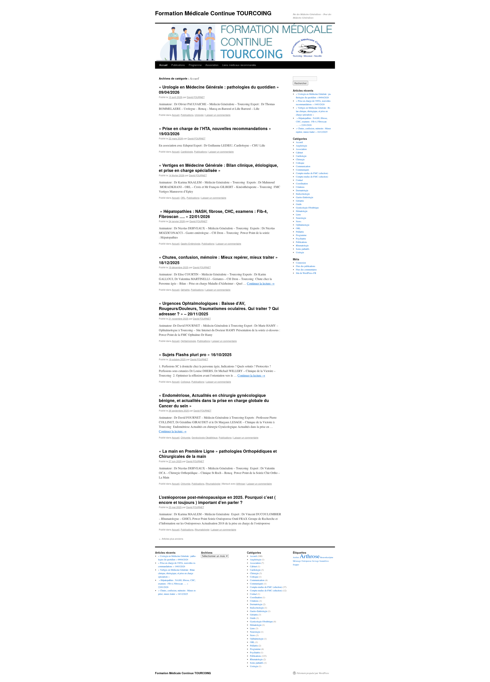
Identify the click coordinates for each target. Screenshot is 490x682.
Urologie (199, 114)
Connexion (301, 262)
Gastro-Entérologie (190, 243)
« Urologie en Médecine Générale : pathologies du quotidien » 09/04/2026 (219, 89)
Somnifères (324, 561)
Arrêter (296, 557)
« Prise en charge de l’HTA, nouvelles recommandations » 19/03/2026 (215, 130)
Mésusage (297, 561)
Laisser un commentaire (217, 114)
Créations (300, 186)
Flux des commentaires (306, 269)
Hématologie (301, 210)
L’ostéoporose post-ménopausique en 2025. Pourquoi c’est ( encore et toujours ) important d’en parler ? (217, 499)
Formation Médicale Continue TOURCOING (213, 13)
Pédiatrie (300, 231)
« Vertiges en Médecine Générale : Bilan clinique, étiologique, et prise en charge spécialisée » (218, 167)
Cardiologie (187, 151)
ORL (183, 197)
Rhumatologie (213, 483)
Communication (303, 166)
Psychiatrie (301, 238)
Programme (195, 65)
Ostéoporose (306, 561)
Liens (298, 214)
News (298, 221)
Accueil (163, 65)
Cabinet (299, 152)
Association (211, 65)
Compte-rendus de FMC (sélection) (312, 173)
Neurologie (301, 217)
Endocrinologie (303, 193)
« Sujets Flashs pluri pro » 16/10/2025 (195, 354)
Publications (178, 65)
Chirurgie (185, 437)
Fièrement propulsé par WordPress (313, 673)
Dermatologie (302, 190)
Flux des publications (305, 266)
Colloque (185, 381)
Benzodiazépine (326, 557)
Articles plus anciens (171, 538)
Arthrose (240, 483)
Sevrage (315, 561)
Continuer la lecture (260, 283)
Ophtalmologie (188, 341)
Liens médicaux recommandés (239, 65)
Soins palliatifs (302, 248)
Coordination (302, 183)
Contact (299, 179)
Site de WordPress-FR (306, 272)
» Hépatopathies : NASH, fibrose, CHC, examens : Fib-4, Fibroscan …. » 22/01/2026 (213, 213)
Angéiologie (301, 145)
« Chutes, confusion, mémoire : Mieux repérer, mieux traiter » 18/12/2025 (218, 259)
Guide (298, 204)
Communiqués (302, 169)
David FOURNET (196, 97)
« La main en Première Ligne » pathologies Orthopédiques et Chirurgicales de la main (218, 453)
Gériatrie (185, 289)
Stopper (296, 564)
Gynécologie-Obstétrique (205, 437)
